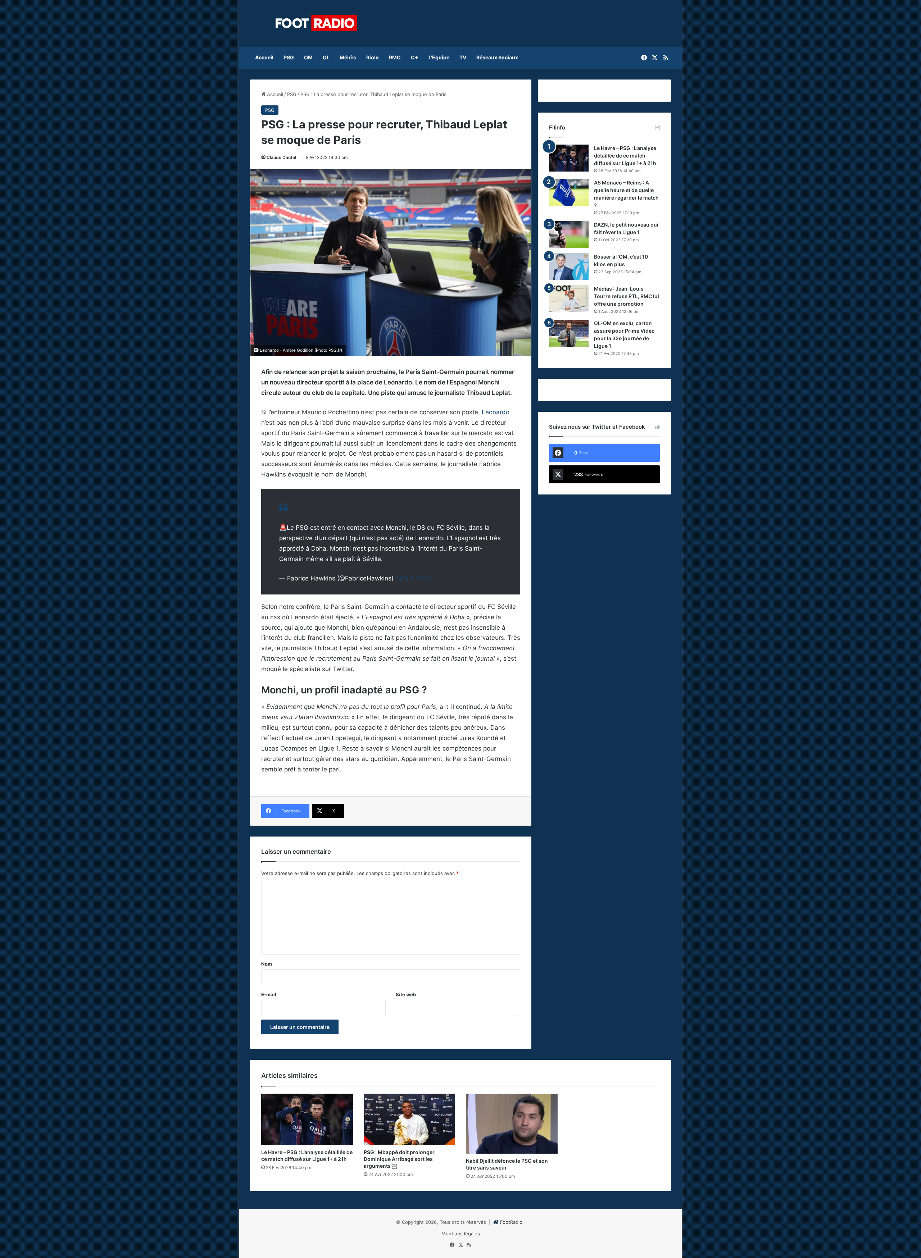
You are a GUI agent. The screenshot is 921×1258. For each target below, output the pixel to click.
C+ (414, 57)
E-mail (268, 994)
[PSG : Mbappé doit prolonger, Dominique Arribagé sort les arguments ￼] (409, 1119)
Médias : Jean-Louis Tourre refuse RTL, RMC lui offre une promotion (626, 296)
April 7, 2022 (413, 578)
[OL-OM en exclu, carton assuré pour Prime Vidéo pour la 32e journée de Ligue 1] (569, 333)
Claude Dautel (281, 157)
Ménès (348, 57)
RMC (395, 57)
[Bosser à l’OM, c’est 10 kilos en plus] (569, 266)
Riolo (372, 57)
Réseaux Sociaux (497, 57)
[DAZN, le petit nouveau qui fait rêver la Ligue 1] (569, 234)
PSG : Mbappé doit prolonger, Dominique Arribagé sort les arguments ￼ (400, 1159)
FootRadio (511, 1222)
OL (326, 57)
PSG (288, 57)
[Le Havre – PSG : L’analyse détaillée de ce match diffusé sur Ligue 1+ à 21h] (569, 158)
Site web (406, 994)
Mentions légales (460, 1233)
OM (308, 57)
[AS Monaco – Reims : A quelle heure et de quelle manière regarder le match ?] (569, 192)
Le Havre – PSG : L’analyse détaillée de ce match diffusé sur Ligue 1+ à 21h (625, 155)
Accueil (264, 57)
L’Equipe (438, 57)
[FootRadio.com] (316, 23)
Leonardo (495, 412)
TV (462, 57)
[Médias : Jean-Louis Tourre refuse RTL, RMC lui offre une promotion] (569, 298)
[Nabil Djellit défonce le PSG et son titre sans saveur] (512, 1124)
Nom (266, 964)
